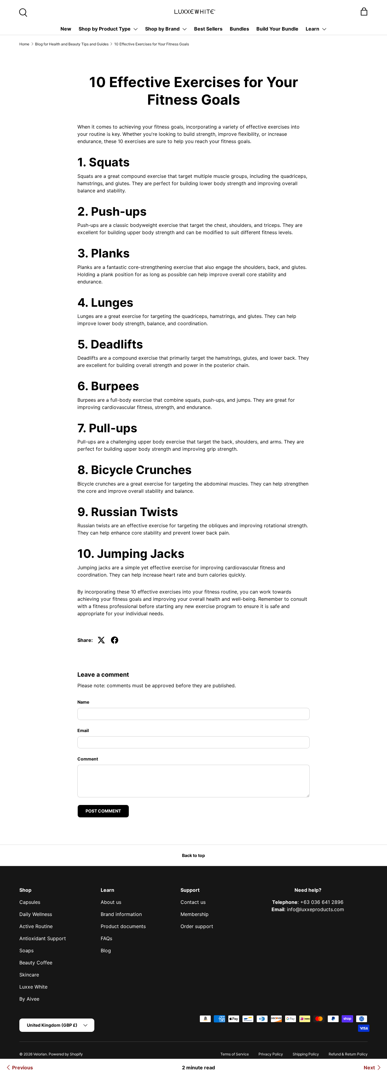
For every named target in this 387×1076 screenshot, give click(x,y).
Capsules (29, 902)
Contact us (193, 902)
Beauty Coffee (35, 963)
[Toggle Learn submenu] (324, 29)
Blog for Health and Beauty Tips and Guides (72, 44)
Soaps (26, 950)
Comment (87, 758)
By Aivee (29, 999)
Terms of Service (234, 1054)
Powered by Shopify (66, 1054)
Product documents (123, 926)
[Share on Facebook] (114, 640)
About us (111, 902)
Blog (106, 950)
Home (24, 44)
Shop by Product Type (105, 29)
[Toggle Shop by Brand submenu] (184, 29)
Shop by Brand (162, 29)
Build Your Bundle (277, 29)
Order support (196, 926)
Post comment (103, 810)
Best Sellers (208, 29)
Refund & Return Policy (348, 1054)
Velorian (40, 1054)
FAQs (106, 938)
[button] (364, 11)
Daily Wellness (35, 914)
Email (83, 730)
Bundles (239, 29)
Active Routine (36, 926)
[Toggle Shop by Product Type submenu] (135, 29)
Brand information (121, 914)
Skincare (29, 975)
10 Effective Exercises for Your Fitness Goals (151, 44)
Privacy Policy (271, 1054)
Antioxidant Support (42, 938)
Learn (312, 29)
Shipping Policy (306, 1054)
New (65, 29)
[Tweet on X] (101, 640)
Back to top (193, 855)
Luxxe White (33, 987)
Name (83, 702)
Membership (194, 914)
